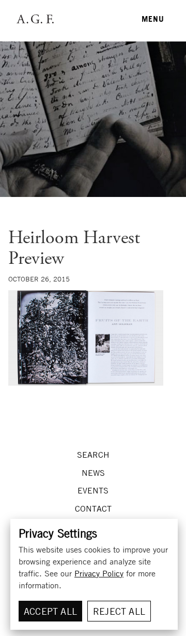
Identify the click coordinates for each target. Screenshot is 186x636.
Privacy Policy (98, 573)
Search (93, 454)
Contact (93, 508)
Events (93, 490)
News (93, 473)
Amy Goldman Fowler (34, 19)
